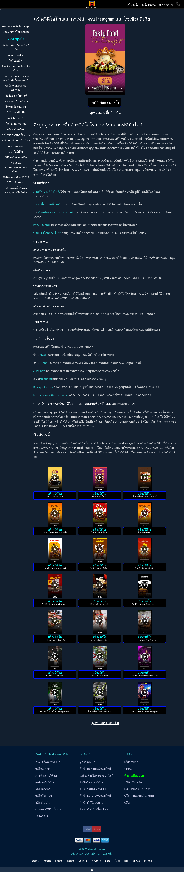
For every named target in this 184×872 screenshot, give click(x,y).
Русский (148, 860)
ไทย (117, 860)
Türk (126, 860)
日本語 (136, 860)
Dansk (108, 860)
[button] (54, 479)
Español (59, 860)
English (35, 860)
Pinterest (96, 829)
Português (96, 860)
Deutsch (83, 860)
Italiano (70, 860)
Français (47, 860)
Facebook (87, 829)
